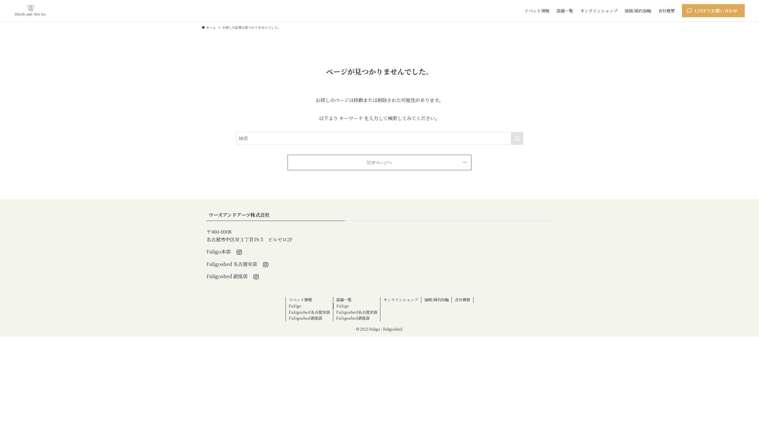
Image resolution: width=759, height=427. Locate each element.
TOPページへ (379, 162)
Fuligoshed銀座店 (305, 318)
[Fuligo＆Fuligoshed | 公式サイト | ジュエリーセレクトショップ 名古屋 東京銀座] (30, 11)
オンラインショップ (400, 299)
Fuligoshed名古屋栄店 (309, 312)
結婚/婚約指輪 (436, 299)
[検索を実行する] (517, 138)
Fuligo (295, 306)
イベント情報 (300, 299)
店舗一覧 (344, 299)
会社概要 (462, 299)
